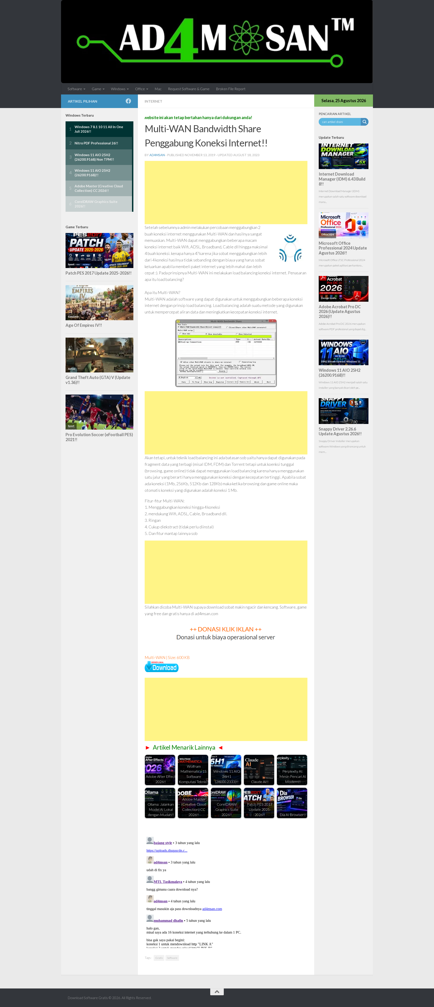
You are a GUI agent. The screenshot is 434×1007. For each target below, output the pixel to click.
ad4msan (157, 155)
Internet (153, 101)
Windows (118, 89)
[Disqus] (226, 891)
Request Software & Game (189, 89)
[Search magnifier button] (364, 122)
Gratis (159, 958)
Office (140, 89)
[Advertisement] (226, 192)
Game (96, 89)
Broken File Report (230, 89)
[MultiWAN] (162, 670)
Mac (158, 89)
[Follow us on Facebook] (128, 101)
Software (75, 89)
